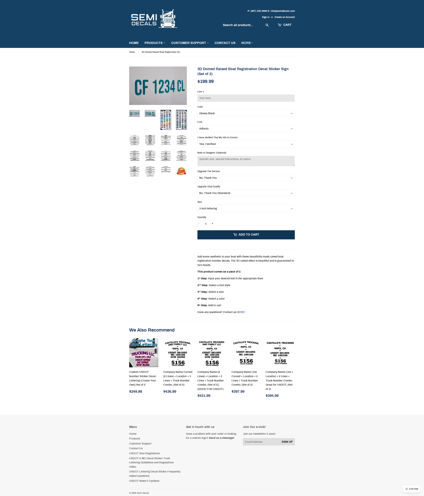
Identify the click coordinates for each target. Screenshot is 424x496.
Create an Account (285, 17)
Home (134, 43)
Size (199, 202)
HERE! (241, 312)
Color (200, 107)
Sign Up (287, 441)
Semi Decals (143, 493)
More (246, 43)
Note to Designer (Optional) (211, 153)
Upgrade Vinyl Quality (208, 186)
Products (154, 43)
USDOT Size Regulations (144, 453)
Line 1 (200, 91)
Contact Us (225, 43)
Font (199, 122)
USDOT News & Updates (144, 480)
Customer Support (189, 43)
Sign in (265, 17)
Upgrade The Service (208, 171)
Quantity (201, 217)
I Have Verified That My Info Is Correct (217, 137)
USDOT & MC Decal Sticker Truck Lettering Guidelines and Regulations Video (151, 462)
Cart (287, 25)
